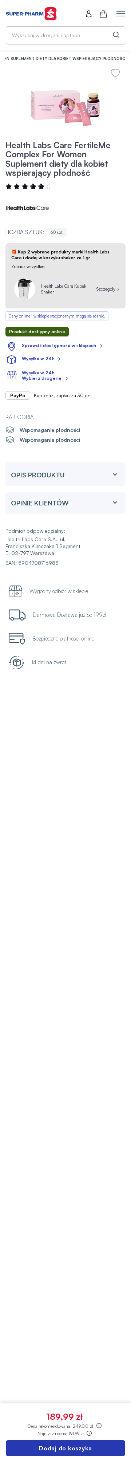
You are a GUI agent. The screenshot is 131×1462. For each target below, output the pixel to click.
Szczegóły (105, 289)
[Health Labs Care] (27, 208)
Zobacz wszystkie (27, 266)
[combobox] (65, 35)
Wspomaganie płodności (50, 430)
